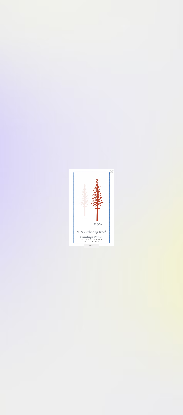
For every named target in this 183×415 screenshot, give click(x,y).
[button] (91, 246)
